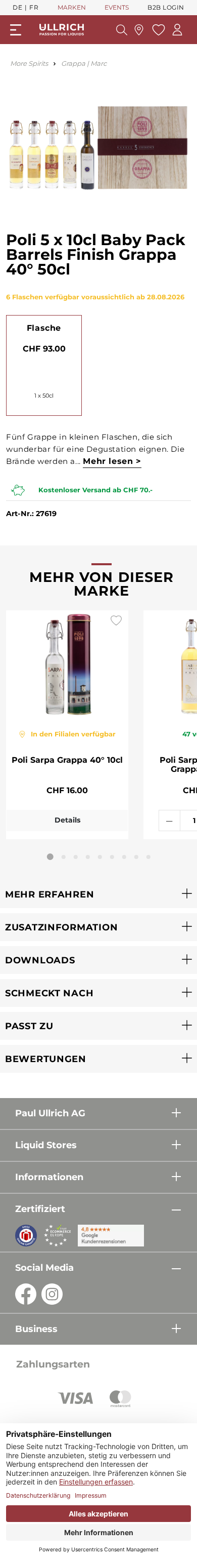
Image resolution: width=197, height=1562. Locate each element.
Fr (33, 7)
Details (67, 820)
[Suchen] (122, 29)
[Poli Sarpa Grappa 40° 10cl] (67, 664)
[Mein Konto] (177, 30)
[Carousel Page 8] (136, 857)
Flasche (44, 328)
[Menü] (15, 29)
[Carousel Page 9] (148, 857)
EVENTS (117, 7)
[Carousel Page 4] (88, 857)
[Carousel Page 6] (112, 857)
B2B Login (165, 7)
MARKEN (72, 7)
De (17, 7)
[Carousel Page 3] (76, 857)
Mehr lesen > (112, 461)
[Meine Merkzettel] (157, 29)
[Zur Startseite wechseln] (61, 29)
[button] (98, 894)
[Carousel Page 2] (64, 857)
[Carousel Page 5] (100, 857)
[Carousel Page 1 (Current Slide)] (50, 856)
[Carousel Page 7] (124, 857)
